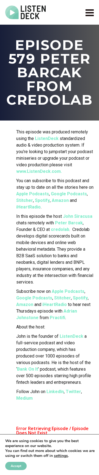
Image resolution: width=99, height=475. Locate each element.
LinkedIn (55, 391)
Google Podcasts (69, 193)
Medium (24, 398)
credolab (60, 229)
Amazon (60, 200)
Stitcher (24, 200)
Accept (16, 466)
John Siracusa (77, 216)
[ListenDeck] (25, 12)
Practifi (57, 317)
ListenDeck (47, 138)
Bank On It (27, 369)
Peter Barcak (69, 222)
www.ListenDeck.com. (39, 171)
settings (61, 455)
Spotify (42, 200)
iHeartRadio (28, 207)
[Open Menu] (90, 12)
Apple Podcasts (32, 193)
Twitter (73, 391)
